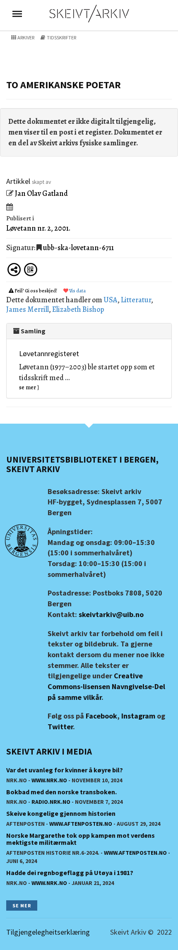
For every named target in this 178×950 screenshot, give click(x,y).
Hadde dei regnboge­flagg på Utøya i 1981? (69, 872)
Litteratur (136, 300)
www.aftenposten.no (80, 823)
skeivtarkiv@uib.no (111, 614)
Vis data (77, 290)
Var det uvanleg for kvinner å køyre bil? (64, 770)
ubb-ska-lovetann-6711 (78, 248)
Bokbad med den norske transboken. (61, 792)
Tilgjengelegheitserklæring (48, 932)
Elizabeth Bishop (78, 309)
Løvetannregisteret (49, 353)
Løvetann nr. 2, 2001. (38, 228)
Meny (17, 14)
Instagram (138, 716)
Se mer (21, 905)
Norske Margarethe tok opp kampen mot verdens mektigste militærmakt (80, 839)
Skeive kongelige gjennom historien (60, 813)
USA (110, 300)
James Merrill (27, 309)
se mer (27, 387)
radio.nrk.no (50, 801)
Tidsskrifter (61, 37)
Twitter (60, 726)
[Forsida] (89, 13)
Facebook (101, 716)
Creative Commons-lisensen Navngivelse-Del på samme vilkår (106, 686)
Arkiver (25, 37)
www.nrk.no (49, 780)
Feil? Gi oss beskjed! (35, 290)
